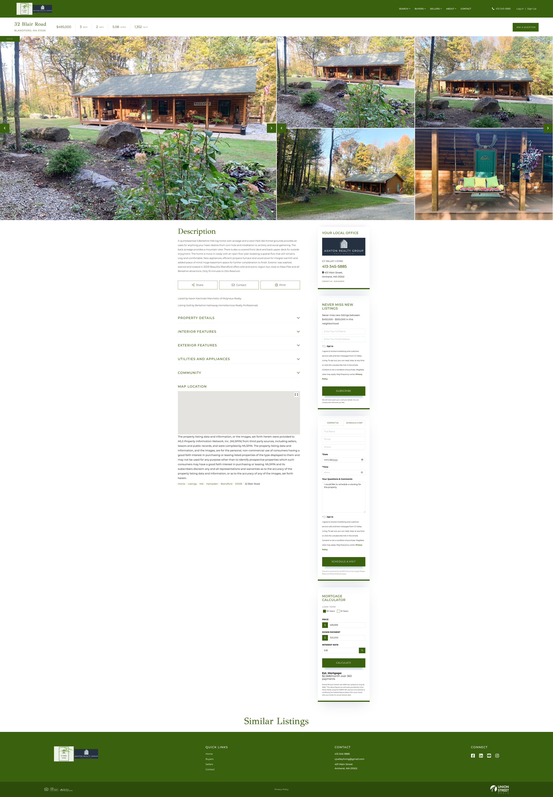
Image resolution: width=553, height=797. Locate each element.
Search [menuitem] (403, 8)
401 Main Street (346, 766)
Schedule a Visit (354, 423)
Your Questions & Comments (337, 479)
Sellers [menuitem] (435, 8)
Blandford (226, 484)
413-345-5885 (503, 8)
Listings (192, 484)
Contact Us (327, 281)
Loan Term (329, 606)
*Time (325, 467)
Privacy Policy (281, 789)
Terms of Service (336, 574)
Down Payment (331, 632)
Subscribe (343, 391)
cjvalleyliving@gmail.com (349, 759)
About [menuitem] (450, 8)
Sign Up (531, 8)
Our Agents (339, 281)
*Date (325, 454)
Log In (520, 8)
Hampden (212, 484)
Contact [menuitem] (466, 8)
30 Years (330, 611)
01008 (238, 484)
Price (325, 619)
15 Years (344, 611)
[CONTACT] (526, 27)
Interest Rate (330, 644)
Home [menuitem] (209, 754)
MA (201, 484)
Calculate (343, 662)
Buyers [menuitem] (419, 8)
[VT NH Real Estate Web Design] (499, 789)
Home (181, 484)
